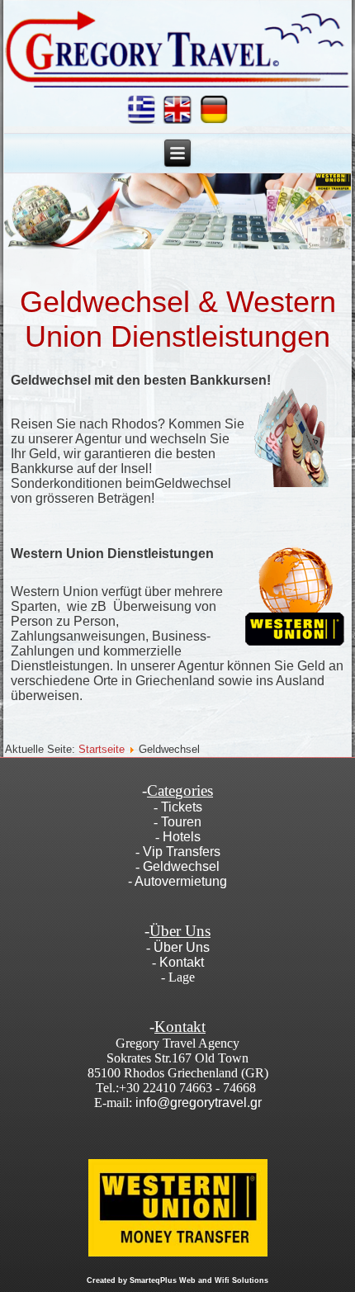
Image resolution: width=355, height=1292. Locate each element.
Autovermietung (181, 881)
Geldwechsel (181, 866)
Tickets (181, 807)
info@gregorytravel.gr (198, 1103)
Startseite (101, 749)
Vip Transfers (181, 852)
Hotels (182, 837)
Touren (181, 822)
